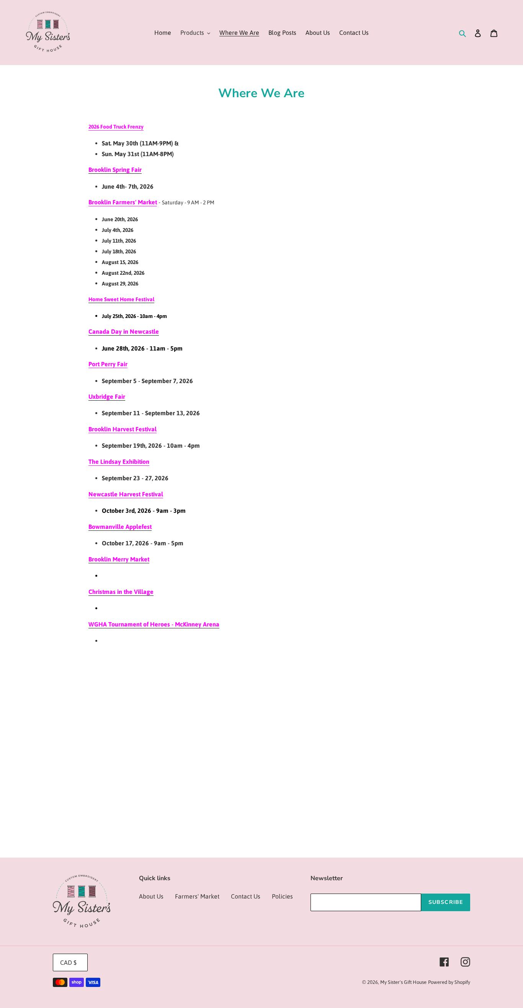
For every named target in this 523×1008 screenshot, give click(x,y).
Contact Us (245, 896)
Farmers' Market (197, 896)
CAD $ (68, 962)
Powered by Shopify (449, 982)
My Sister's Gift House (403, 982)
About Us (151, 896)
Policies (282, 896)
